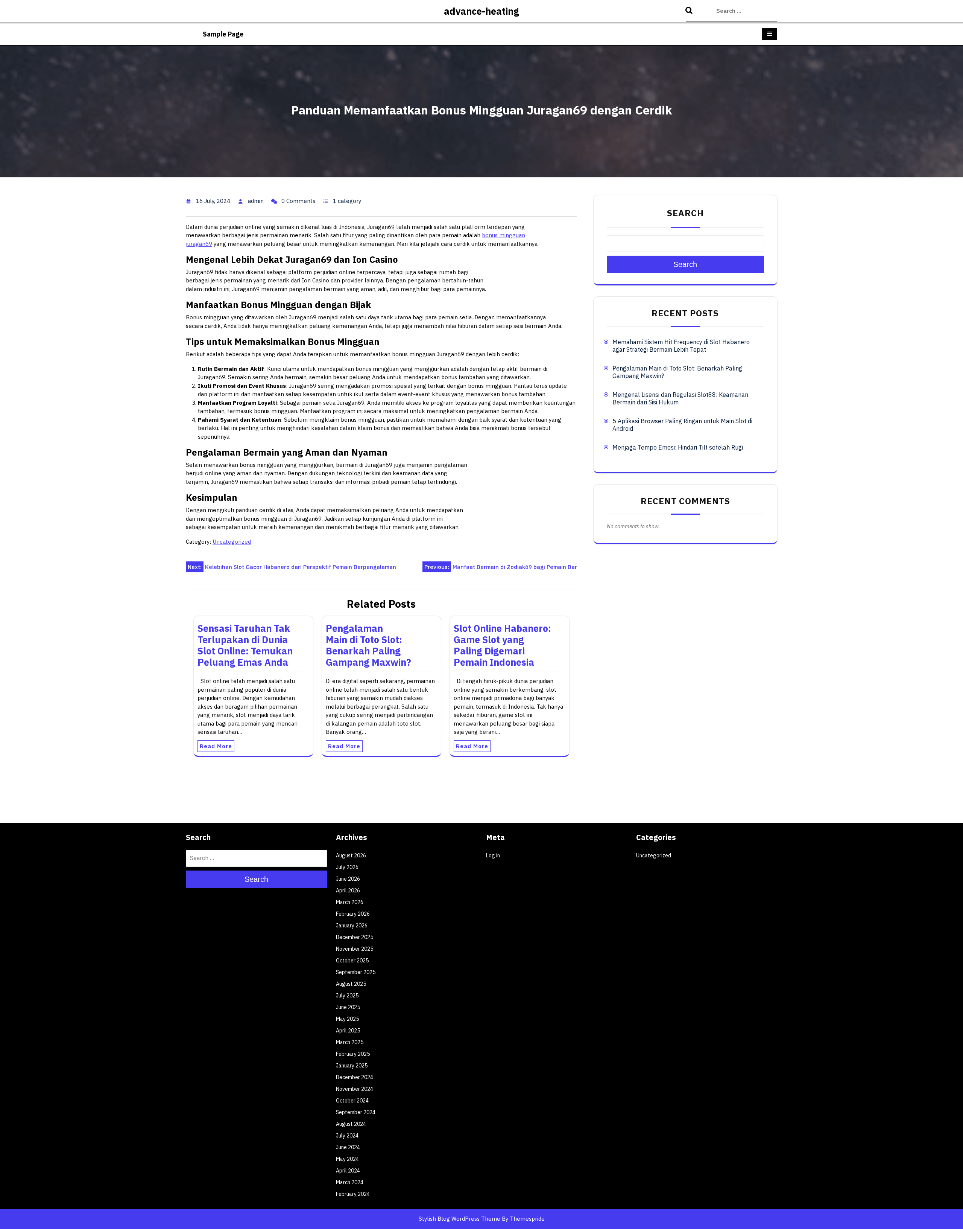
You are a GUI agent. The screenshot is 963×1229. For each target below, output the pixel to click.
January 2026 (352, 925)
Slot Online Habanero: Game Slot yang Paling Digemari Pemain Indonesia (502, 645)
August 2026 (351, 855)
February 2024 (353, 1194)
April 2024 (348, 1170)
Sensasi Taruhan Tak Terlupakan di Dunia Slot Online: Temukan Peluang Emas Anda (245, 645)
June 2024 (348, 1147)
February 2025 (353, 1054)
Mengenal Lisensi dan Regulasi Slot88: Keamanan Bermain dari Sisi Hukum (680, 398)
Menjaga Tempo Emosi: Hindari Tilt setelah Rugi (677, 447)
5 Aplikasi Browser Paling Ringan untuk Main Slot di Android (682, 424)
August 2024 (351, 1124)
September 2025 (355, 972)
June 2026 (348, 878)
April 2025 (348, 1030)
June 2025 (348, 1007)
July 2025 (347, 995)
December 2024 (354, 1077)
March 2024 (349, 1182)
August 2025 (351, 983)
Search (689, 11)
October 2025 (352, 960)
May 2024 (347, 1159)
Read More (216, 746)
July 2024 (347, 1135)
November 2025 (354, 948)
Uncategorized (232, 541)
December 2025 (354, 937)
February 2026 (353, 913)
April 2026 (348, 890)
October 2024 (352, 1100)
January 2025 (352, 1065)
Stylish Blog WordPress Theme (459, 1218)
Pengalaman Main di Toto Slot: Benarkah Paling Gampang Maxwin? (368, 645)
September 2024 (355, 1112)
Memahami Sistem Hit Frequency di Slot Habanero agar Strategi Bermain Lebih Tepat (681, 345)
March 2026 (349, 902)
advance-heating (481, 11)
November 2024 (354, 1089)
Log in (493, 855)
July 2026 (347, 867)
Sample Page (223, 34)
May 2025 (347, 1019)
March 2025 (349, 1042)
